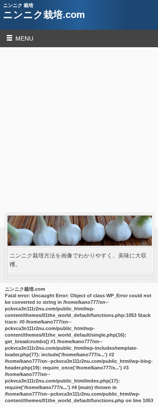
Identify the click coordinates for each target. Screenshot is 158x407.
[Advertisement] (79, 130)
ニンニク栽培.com (44, 14)
